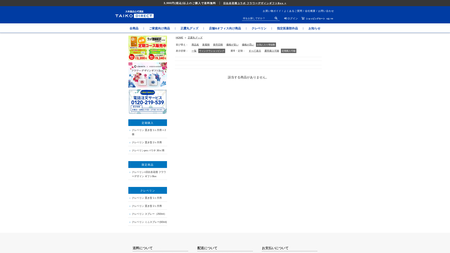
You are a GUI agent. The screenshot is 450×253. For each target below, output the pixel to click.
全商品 (134, 28)
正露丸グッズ (189, 28)
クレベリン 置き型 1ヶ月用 (147, 197)
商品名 (195, 44)
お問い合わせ (326, 10)
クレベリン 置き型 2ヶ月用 (147, 142)
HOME (179, 37)
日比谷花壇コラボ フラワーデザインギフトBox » (254, 3)
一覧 (194, 51)
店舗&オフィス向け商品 (225, 28)
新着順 (206, 44)
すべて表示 (255, 51)
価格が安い (232, 44)
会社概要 (310, 10)
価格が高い (248, 44)
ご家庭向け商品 (159, 28)
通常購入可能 (271, 51)
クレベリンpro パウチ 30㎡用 (148, 150)
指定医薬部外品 (287, 28)
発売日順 (218, 44)
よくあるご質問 (293, 10)
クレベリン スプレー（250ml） (149, 213)
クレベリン (259, 28)
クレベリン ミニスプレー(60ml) (149, 221)
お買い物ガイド (272, 10)
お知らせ (314, 28)
